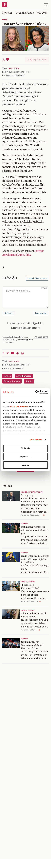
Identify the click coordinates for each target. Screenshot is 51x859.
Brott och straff (12, 381)
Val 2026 (42, 12)
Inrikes (5, 19)
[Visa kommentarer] (7, 59)
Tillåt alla (25, 448)
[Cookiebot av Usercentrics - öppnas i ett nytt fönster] (36, 392)
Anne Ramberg (23, 376)
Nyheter (7, 12)
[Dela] (3, 59)
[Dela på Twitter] (7, 353)
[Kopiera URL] (17, 353)
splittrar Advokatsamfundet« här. (23, 253)
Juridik (29, 381)
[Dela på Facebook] (3, 353)
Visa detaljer (36, 439)
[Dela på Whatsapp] (22, 353)
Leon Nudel (13, 68)
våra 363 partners (19, 406)
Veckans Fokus (25, 12)
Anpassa (24, 456)
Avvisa (25, 465)
